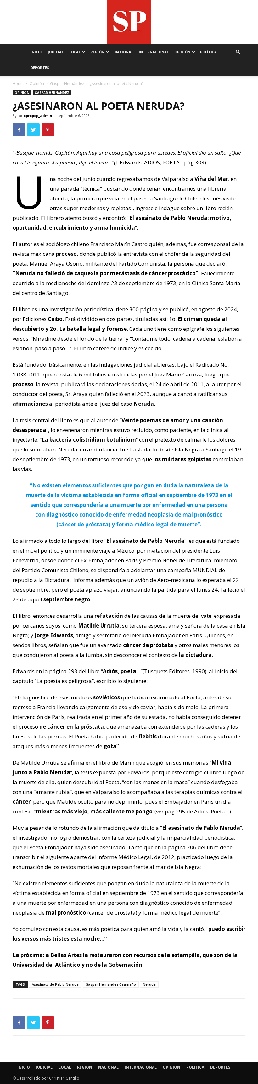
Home (18, 83)
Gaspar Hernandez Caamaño (111, 984)
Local (75, 51)
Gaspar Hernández (67, 83)
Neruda (149, 984)
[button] (237, 52)
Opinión (182, 51)
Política (208, 51)
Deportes (40, 67)
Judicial (56, 51)
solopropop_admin (35, 115)
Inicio (36, 51)
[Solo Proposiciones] (129, 22)
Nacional (123, 51)
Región (97, 51)
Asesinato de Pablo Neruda (55, 984)
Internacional (154, 51)
